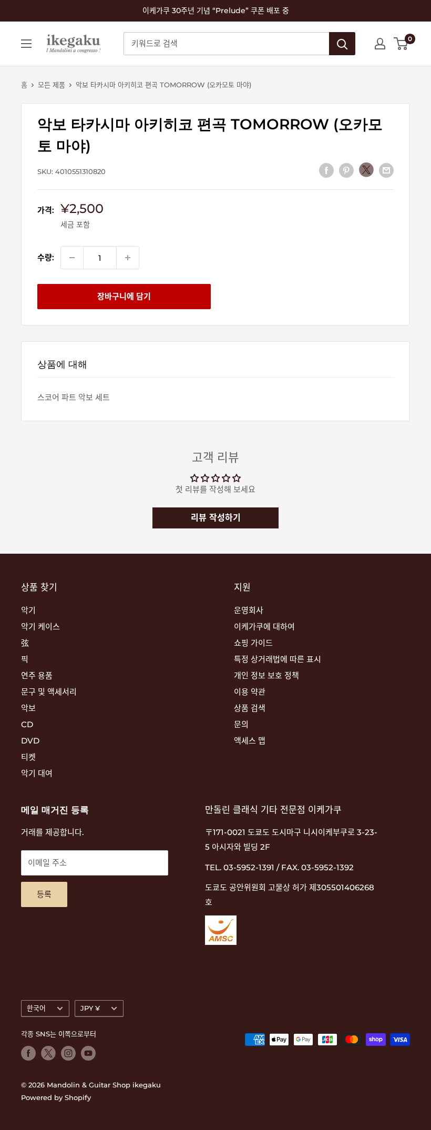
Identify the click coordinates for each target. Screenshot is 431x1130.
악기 (28, 610)
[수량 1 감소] (72, 258)
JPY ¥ (90, 1008)
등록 (44, 894)
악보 (28, 708)
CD (27, 724)
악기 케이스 (40, 627)
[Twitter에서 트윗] (366, 169)
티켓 (28, 757)
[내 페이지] (380, 43)
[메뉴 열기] (26, 43)
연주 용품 (37, 675)
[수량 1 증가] (128, 258)
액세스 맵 (249, 741)
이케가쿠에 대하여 (264, 627)
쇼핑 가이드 (253, 643)
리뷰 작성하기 (216, 518)
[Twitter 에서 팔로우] (48, 1053)
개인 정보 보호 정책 (266, 675)
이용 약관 (249, 692)
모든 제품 (51, 84)
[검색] (342, 43)
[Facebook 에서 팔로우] (28, 1053)
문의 (241, 724)
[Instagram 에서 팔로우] (68, 1053)
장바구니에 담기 (124, 296)
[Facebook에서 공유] (326, 170)
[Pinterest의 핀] (346, 170)
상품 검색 (249, 708)
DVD (30, 741)
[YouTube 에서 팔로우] (88, 1053)
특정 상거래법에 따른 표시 (277, 659)
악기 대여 (37, 773)
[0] (401, 43)
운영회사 (248, 610)
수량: (45, 257)
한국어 (36, 1008)
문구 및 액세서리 (49, 692)
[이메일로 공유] (386, 170)
